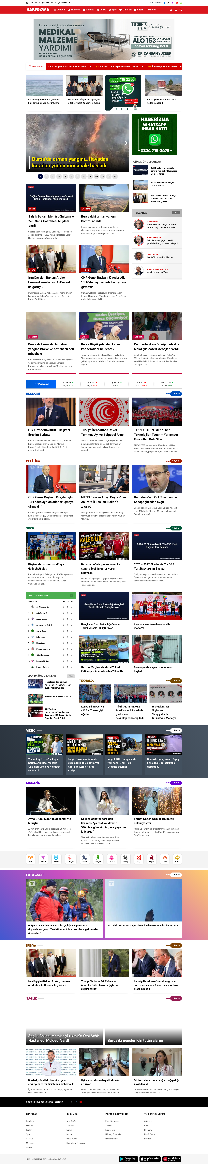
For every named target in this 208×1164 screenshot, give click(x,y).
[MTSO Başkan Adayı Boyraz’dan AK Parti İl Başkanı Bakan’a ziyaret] (104, 479)
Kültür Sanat (149, 1134)
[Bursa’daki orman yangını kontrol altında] (140, 189)
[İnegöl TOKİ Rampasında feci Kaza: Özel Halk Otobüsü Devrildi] (123, 744)
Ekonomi (75, 9)
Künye (69, 1130)
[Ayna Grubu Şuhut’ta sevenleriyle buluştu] (51, 801)
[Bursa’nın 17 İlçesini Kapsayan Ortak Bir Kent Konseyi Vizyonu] (84, 85)
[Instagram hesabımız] (172, 3)
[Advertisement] (12, 60)
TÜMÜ (176, 213)
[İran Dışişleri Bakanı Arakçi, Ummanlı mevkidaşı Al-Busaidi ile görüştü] (140, 202)
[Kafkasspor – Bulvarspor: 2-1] (35, 703)
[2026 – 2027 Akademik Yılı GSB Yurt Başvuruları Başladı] (157, 546)
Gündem (61, 9)
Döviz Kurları (72, 1139)
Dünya (103, 9)
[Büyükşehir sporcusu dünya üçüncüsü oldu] (51, 546)
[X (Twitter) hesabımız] (168, 3)
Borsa (69, 1134)
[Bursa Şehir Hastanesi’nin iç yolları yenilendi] (163, 85)
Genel (84, 337)
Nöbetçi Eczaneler (113, 1134)
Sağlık (140, 9)
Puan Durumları (112, 1121)
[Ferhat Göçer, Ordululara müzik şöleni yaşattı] (157, 801)
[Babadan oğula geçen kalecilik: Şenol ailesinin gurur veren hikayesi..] (104, 546)
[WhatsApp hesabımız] (181, 3)
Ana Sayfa (71, 1121)
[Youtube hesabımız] (177, 3)
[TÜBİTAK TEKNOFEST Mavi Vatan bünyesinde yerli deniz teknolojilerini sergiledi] (130, 693)
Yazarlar (70, 1125)
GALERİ (34, 3)
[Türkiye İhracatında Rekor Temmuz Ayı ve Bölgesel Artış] (104, 412)
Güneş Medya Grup (57, 1159)
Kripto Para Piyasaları (76, 1143)
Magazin (127, 9)
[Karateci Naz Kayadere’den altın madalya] (157, 606)
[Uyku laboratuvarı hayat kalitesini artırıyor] (104, 1062)
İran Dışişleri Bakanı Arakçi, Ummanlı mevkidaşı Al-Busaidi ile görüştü (108, 66)
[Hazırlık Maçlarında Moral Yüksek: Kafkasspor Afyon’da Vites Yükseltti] (104, 649)
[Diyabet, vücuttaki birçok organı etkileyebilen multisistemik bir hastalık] (51, 1062)
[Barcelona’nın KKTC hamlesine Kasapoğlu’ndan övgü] (157, 479)
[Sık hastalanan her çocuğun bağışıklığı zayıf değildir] (157, 1062)
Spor (114, 9)
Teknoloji (151, 9)
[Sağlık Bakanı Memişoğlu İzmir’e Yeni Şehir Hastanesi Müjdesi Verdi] (140, 174)
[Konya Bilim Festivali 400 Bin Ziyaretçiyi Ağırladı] (95, 693)
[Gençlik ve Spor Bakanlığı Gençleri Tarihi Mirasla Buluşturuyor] (104, 606)
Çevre (147, 1125)
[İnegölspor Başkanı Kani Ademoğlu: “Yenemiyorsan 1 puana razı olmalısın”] (35, 688)
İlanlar (29, 1130)
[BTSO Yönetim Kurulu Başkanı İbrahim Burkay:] (51, 412)
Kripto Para (110, 1130)
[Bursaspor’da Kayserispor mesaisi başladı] (157, 649)
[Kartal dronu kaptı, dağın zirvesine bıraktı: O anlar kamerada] (143, 900)
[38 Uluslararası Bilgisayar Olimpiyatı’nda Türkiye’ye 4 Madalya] (165, 693)
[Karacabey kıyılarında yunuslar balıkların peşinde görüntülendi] (44, 85)
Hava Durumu (111, 1139)
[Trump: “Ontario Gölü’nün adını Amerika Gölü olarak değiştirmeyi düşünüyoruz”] (104, 963)
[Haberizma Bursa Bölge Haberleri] (38, 11)
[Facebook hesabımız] (164, 3)
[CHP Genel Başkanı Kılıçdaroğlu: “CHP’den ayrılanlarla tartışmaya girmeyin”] (51, 479)
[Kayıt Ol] (171, 10)
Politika (90, 9)
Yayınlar (109, 1125)
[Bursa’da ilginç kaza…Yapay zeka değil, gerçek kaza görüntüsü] (163, 744)
